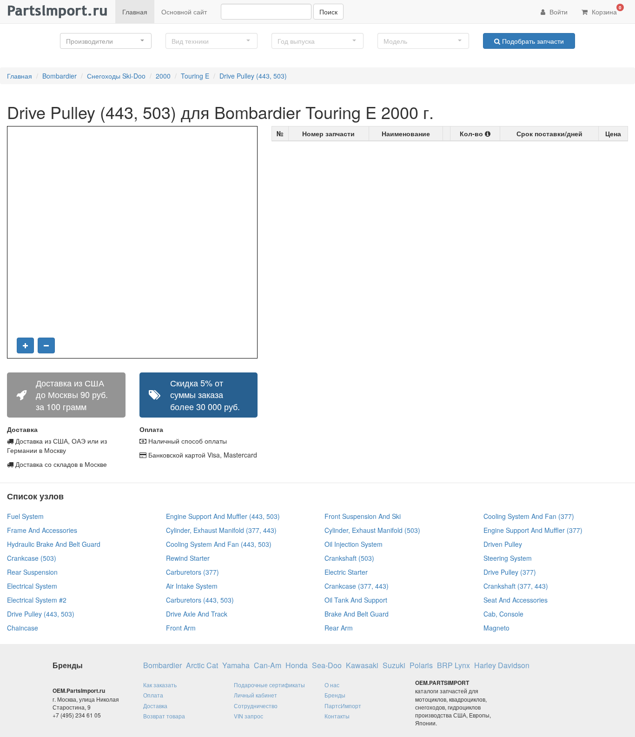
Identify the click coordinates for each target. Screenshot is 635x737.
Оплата (153, 695)
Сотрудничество (256, 706)
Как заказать (160, 685)
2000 (163, 75)
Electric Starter (346, 572)
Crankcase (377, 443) (356, 586)
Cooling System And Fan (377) (528, 516)
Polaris (421, 665)
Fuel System (25, 516)
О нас (331, 685)
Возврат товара (164, 716)
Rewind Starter (188, 558)
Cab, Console (503, 613)
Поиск (328, 11)
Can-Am (267, 665)
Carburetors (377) (192, 572)
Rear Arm (338, 627)
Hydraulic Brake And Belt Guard (53, 544)
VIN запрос (248, 716)
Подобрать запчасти (532, 41)
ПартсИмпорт (342, 706)
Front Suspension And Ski (362, 516)
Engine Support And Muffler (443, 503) (223, 516)
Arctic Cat (202, 665)
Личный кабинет (255, 695)
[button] (106, 41)
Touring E (195, 75)
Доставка (155, 706)
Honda (296, 665)
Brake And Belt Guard (356, 613)
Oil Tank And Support (355, 599)
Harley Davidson (501, 665)
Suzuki (394, 665)
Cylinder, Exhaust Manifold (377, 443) (221, 530)
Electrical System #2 (36, 599)
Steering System (507, 558)
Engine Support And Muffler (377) (532, 530)
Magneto (496, 627)
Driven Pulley (502, 544)
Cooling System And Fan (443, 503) (218, 544)
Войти (558, 11)
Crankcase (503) (31, 558)
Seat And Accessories (515, 599)
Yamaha (236, 665)
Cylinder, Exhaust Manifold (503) (372, 530)
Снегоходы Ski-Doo (116, 75)
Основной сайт (184, 11)
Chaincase (22, 627)
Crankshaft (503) (349, 558)
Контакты (337, 716)
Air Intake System (192, 586)
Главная (134, 11)
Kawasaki (362, 665)
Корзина (606, 10)
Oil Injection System (353, 544)
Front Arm (181, 627)
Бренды (334, 695)
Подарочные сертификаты (269, 685)
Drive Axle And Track (196, 613)
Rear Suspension (32, 572)
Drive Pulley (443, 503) (253, 75)
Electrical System (32, 586)
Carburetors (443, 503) (200, 599)
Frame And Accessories (42, 530)
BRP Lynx (453, 665)
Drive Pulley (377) (509, 572)
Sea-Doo (327, 665)
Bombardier (59, 75)
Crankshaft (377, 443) (515, 586)
